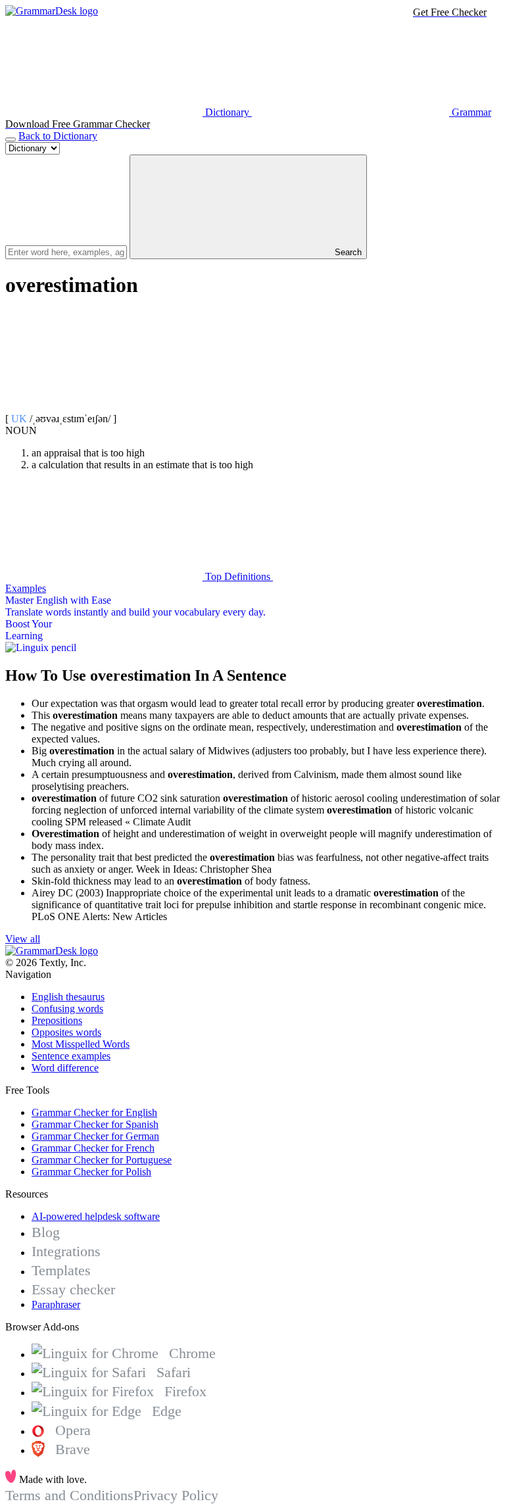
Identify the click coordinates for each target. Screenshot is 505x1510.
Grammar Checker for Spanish (95, 1124)
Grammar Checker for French (93, 1148)
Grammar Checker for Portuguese (102, 1159)
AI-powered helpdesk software (96, 1216)
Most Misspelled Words (81, 1044)
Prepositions (57, 1020)
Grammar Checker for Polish (91, 1171)
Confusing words (67, 1008)
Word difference (65, 1067)
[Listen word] (104, 406)
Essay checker (73, 1289)
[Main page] (51, 10)
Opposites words (66, 1032)
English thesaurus (68, 996)
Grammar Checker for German (95, 1136)
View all (22, 938)
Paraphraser (56, 1304)
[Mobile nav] (10, 139)
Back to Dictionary (57, 135)
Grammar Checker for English (94, 1112)
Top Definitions (238, 576)
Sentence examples (71, 1055)
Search (347, 252)
